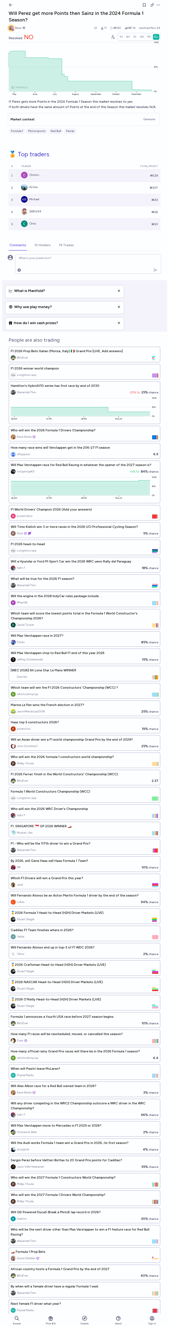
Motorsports (37, 131)
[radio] (121, 37)
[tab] (18, 245)
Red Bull (55, 131)
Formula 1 (17, 131)
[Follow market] (144, 5)
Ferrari (70, 131)
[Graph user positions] (113, 37)
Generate (149, 119)
